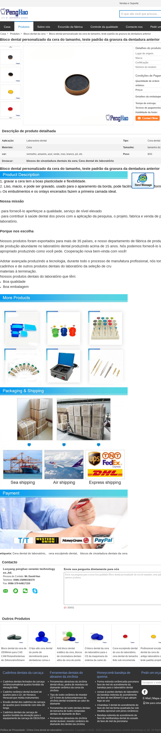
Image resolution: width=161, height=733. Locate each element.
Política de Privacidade (12, 730)
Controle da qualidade (104, 26)
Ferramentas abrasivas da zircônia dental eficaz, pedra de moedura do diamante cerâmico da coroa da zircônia (69, 686)
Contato (139, 117)
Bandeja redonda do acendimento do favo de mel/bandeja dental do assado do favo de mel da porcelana (117, 718)
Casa (7, 26)
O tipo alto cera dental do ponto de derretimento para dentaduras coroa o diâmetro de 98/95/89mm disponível (41, 658)
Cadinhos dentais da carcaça (23, 672)
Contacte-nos (134, 26)
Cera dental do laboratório (29, 553)
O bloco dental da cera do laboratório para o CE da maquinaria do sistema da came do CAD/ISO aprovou (97, 656)
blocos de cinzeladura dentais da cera (103, 553)
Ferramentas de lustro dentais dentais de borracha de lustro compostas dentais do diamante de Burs (70, 711)
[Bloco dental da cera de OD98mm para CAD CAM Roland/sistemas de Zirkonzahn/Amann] (14, 636)
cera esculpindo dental (63, 553)
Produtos (23, 26)
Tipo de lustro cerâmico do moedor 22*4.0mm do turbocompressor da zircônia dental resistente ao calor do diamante (69, 699)
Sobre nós (43, 26)
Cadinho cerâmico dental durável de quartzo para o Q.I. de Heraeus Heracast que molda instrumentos (22, 694)
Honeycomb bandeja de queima (113, 674)
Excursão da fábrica (70, 26)
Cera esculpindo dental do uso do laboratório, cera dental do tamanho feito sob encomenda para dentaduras (125, 656)
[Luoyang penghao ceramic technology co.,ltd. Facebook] (145, 693)
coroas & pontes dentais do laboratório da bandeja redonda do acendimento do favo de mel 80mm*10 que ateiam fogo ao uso (117, 696)
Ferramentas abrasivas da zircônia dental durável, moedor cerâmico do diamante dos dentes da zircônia (69, 721)
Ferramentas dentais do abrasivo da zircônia (66, 674)
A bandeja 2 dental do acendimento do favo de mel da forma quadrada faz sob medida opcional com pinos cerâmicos (118, 708)
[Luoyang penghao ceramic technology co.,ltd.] (14, 14)
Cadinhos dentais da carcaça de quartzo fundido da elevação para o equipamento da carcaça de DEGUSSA (24, 715)
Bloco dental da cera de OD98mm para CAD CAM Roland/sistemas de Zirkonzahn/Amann (14, 654)
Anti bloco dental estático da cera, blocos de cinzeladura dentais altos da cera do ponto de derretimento (69, 656)
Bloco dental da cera (35, 33)
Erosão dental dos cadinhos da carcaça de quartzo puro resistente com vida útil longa (24, 705)
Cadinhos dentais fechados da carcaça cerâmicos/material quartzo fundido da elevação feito (24, 684)
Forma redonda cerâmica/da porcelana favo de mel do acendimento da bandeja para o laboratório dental (118, 684)
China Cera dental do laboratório (44, 730)
